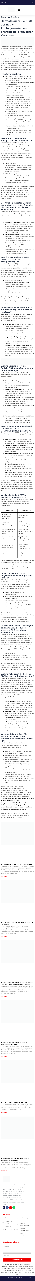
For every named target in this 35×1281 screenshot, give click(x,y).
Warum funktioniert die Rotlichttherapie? (17, 864)
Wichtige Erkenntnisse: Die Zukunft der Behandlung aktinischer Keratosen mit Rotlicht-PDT (18, 132)
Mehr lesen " (4, 876)
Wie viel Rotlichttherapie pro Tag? (14, 1102)
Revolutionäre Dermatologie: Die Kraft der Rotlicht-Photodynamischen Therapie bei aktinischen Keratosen (18, 78)
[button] (32, 2)
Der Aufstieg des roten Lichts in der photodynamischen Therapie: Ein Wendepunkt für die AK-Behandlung (18, 89)
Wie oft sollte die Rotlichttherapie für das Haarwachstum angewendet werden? (17, 983)
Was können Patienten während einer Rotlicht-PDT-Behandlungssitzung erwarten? (18, 107)
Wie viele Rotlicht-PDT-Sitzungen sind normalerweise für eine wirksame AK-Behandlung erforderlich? (18, 122)
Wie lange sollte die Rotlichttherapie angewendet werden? (15, 1159)
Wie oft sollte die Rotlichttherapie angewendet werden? (14, 1043)
